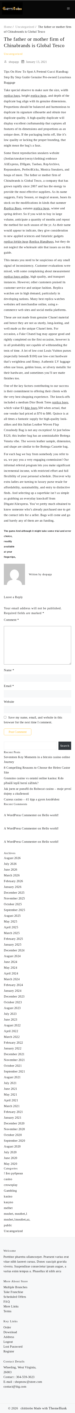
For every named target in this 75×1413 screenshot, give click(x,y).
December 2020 (14, 1123)
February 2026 (13, 881)
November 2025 (14, 898)
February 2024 (13, 985)
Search (64, 745)
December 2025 (14, 892)
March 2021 (12, 1106)
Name (9, 670)
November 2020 (14, 1129)
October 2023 (13, 1002)
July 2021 (10, 1083)
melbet (8, 1208)
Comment (11, 619)
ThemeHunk (58, 1408)
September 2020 (14, 1140)
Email (9, 686)
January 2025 (12, 944)
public (8, 1225)
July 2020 (10, 1152)
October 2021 (13, 1065)
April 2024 (11, 973)
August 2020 (12, 1146)
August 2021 (12, 1077)
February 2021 (13, 1111)
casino (8, 1179)
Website (9, 701)
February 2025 (13, 938)
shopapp (14, 61)
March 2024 (12, 979)
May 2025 (10, 921)
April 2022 (11, 1031)
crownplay (11, 1185)
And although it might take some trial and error (43, 531)
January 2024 (12, 990)
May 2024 (10, 967)
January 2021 (12, 1117)
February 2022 (13, 1042)
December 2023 (14, 996)
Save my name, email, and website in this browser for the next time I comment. (33, 720)
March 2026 (12, 875)
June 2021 (10, 1088)
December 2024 (14, 950)
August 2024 (12, 956)
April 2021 (11, 1100)
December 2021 (14, 1054)
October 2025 (13, 904)
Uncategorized (13, 53)
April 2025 (11, 927)
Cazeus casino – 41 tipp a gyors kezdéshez (32, 799)
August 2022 (12, 1025)
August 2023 (12, 1008)
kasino (8, 1196)
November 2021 (14, 1060)
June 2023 (10, 1019)
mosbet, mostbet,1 (16, 1213)
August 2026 (12, 858)
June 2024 (10, 961)
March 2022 (12, 1036)
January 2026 (12, 886)
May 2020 (10, 1163)
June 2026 (10, 869)
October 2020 (13, 1135)
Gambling (10, 1190)
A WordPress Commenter (20, 828)
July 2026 (10, 863)
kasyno (8, 1202)
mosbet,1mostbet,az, (17, 1219)
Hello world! (50, 815)
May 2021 (10, 1094)
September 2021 (14, 1071)
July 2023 (10, 1013)
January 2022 (12, 1048)
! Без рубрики (13, 1173)
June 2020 (10, 1158)
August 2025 (12, 915)
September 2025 (14, 910)
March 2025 (12, 933)
